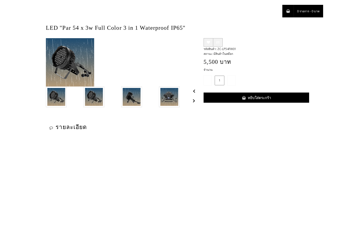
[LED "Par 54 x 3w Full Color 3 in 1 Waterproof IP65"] (70, 62)
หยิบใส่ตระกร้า (259, 97)
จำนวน (208, 70)
